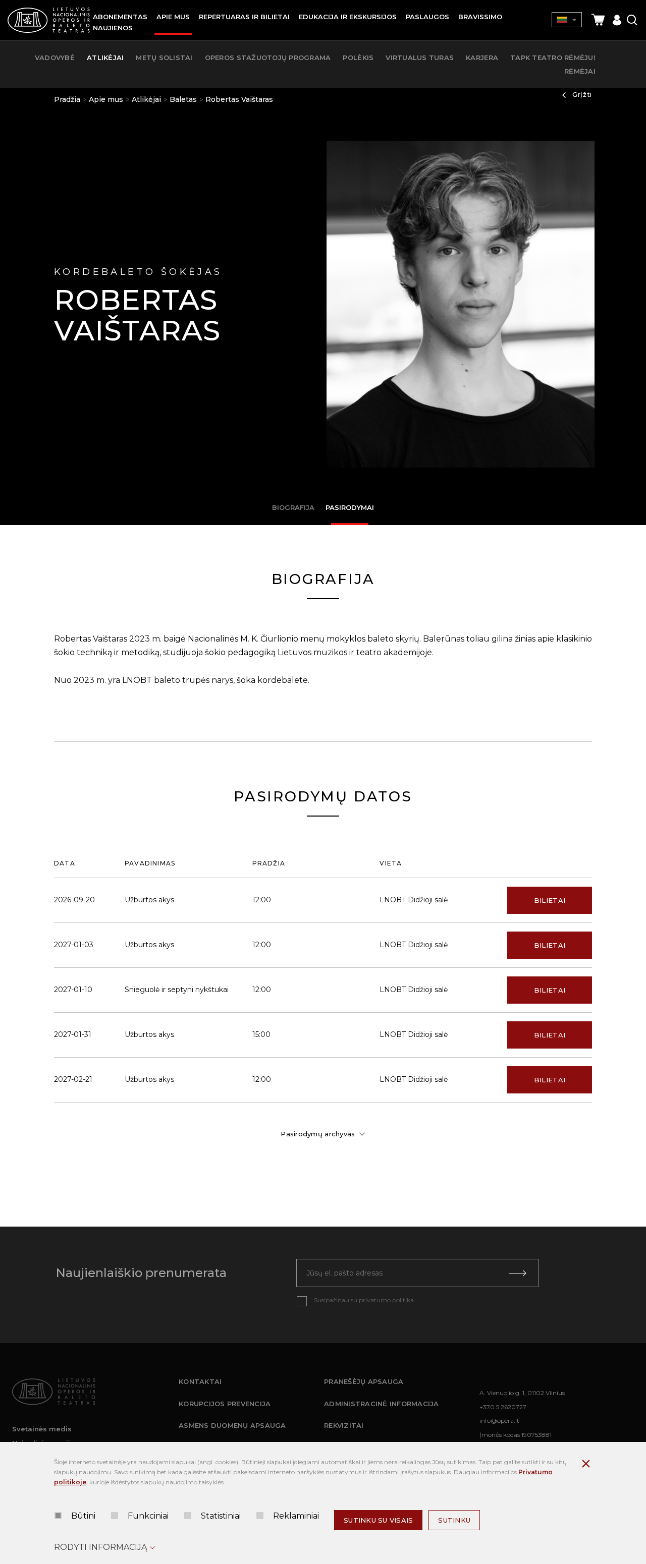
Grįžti (582, 94)
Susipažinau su (364, 1300)
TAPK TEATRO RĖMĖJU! (553, 57)
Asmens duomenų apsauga (232, 1425)
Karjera (482, 57)
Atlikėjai (146, 99)
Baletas (183, 99)
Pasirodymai (350, 507)
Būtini (83, 1516)
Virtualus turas (420, 57)
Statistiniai (221, 1516)
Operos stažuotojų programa (268, 57)
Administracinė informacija (381, 1404)
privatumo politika (386, 1300)
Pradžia (67, 99)
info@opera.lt (499, 1420)
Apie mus (106, 99)
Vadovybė (55, 57)
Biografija (293, 507)
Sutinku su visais (378, 1520)
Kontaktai (200, 1381)
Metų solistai (164, 57)
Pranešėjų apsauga (363, 1381)
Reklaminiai (296, 1516)
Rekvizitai (344, 1425)
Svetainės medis (42, 1429)
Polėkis (358, 57)
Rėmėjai (580, 71)
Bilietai (549, 900)
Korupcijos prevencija (225, 1404)
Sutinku (454, 1520)
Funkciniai (148, 1516)
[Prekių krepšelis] (598, 20)
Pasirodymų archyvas (318, 1134)
